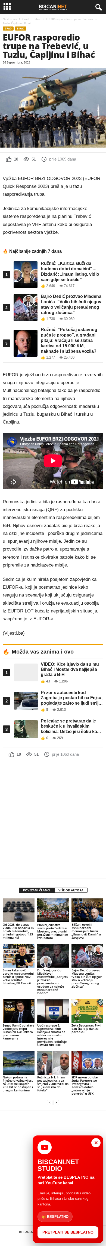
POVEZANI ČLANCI (36, 890)
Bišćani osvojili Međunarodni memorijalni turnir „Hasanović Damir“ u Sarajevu (86, 931)
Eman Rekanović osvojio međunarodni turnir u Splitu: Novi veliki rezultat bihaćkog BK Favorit (18, 976)
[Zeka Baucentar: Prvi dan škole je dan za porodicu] (87, 1011)
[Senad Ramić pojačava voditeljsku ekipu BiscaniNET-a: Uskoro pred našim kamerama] (19, 1011)
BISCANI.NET (27, 1232)
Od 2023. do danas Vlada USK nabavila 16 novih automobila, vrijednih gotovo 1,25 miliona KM (18, 931)
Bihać (37, 19)
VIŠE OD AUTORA (70, 890)
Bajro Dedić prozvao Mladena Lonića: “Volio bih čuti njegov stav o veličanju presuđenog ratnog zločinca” (86, 978)
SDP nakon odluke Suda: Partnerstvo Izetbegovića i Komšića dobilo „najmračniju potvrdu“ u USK (84, 1085)
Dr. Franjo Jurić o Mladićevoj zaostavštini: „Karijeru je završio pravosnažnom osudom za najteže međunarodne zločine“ (52, 981)
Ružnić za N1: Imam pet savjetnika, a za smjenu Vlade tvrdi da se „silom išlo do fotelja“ (52, 1083)
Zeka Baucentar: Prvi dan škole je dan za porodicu (86, 1028)
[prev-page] (49, 1102)
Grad (25, 19)
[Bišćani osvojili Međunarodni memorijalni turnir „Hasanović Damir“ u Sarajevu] (87, 910)
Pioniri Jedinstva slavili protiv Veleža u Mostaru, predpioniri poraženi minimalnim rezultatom (52, 931)
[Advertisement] (53, 819)
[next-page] (56, 1102)
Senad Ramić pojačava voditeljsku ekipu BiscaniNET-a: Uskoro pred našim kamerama (18, 1031)
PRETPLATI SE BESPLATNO (67, 1232)
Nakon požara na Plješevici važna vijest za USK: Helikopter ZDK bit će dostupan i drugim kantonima (18, 1083)
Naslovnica (10, 19)
